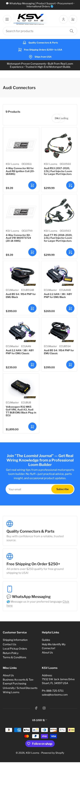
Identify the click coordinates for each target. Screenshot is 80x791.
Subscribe (62, 489)
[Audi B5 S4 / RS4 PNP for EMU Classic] (59, 331)
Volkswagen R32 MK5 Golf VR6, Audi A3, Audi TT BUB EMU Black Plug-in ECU (21, 411)
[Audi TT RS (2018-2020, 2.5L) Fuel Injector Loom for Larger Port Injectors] (59, 212)
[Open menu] (7, 19)
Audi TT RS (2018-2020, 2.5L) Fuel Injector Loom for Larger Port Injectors (58, 238)
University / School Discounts (20, 687)
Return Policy (10, 653)
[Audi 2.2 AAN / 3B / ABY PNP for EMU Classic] (21, 331)
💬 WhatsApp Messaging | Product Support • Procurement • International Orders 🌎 (40, 5)
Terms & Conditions (14, 657)
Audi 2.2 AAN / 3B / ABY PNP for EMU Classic (20, 352)
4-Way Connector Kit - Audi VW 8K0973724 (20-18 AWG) (18, 238)
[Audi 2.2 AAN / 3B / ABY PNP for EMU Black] (59, 275)
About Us (47, 652)
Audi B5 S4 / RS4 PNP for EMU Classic (59, 352)
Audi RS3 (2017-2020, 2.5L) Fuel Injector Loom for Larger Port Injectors (58, 171)
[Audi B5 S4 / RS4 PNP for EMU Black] (21, 275)
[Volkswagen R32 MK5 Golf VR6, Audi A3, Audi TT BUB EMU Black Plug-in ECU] (21, 387)
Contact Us (9, 644)
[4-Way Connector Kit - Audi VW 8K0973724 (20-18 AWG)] (21, 212)
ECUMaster (12, 289)
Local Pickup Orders (15, 648)
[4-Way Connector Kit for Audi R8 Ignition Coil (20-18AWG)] (21, 145)
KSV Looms (12, 163)
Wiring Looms (11, 692)
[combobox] (40, 31)
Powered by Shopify (52, 752)
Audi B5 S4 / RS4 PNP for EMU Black (21, 296)
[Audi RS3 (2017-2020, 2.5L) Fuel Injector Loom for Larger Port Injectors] (59, 145)
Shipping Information (15, 639)
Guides (46, 639)
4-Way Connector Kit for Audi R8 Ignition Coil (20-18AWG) (20, 171)
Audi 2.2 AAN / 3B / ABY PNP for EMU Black (58, 296)
